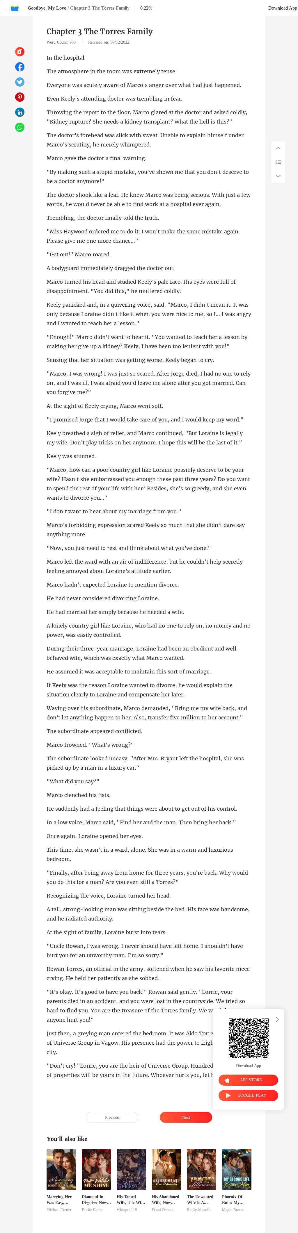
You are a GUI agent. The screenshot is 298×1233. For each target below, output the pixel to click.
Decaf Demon (162, 1210)
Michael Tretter (59, 1210)
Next (186, 1117)
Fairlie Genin (92, 1210)
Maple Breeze (233, 1210)
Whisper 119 (127, 1210)
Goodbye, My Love (47, 8)
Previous (112, 1117)
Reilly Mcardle (199, 1210)
